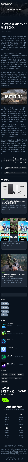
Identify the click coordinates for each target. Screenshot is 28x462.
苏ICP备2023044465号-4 (7, 448)
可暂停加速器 (12, 374)
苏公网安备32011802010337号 (19, 448)
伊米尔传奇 (13, 160)
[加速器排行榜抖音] (15, 458)
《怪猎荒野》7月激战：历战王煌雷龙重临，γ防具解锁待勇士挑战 (15, 168)
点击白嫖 (5, 400)
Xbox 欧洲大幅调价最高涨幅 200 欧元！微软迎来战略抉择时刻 (14, 202)
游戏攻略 (5, 307)
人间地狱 (25, 160)
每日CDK (7, 435)
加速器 (11, 378)
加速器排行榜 (10, 445)
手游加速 (21, 419)
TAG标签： (2, 160)
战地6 (6, 49)
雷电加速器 (9, 331)
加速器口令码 (18, 378)
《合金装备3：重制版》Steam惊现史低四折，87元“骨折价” (13, 275)
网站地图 (22, 446)
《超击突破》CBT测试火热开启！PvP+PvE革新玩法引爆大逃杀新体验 (15, 173)
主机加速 (21, 422)
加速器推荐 (4, 381)
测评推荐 (7, 430)
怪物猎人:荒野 (21, 160)
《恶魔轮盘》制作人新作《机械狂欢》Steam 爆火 (13, 238)
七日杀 (8, 160)
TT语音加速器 (10, 339)
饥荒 (23, 160)
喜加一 (4, 314)
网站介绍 (7, 417)
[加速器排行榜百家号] (12, 458)
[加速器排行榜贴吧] (19, 458)
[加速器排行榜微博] (22, 458)
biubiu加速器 (10, 323)
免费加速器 (4, 374)
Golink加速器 (10, 347)
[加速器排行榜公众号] (6, 458)
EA (19, 36)
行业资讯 (3, 199)
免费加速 (21, 424)
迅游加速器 (9, 355)
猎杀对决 (15, 160)
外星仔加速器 (10, 363)
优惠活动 (7, 432)
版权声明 (7, 419)
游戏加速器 (20, 374)
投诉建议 (7, 424)
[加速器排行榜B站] (9, 458)
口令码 (6, 160)
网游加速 (21, 417)
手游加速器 (4, 378)
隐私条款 (7, 422)
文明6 (4, 160)
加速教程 (5, 311)
